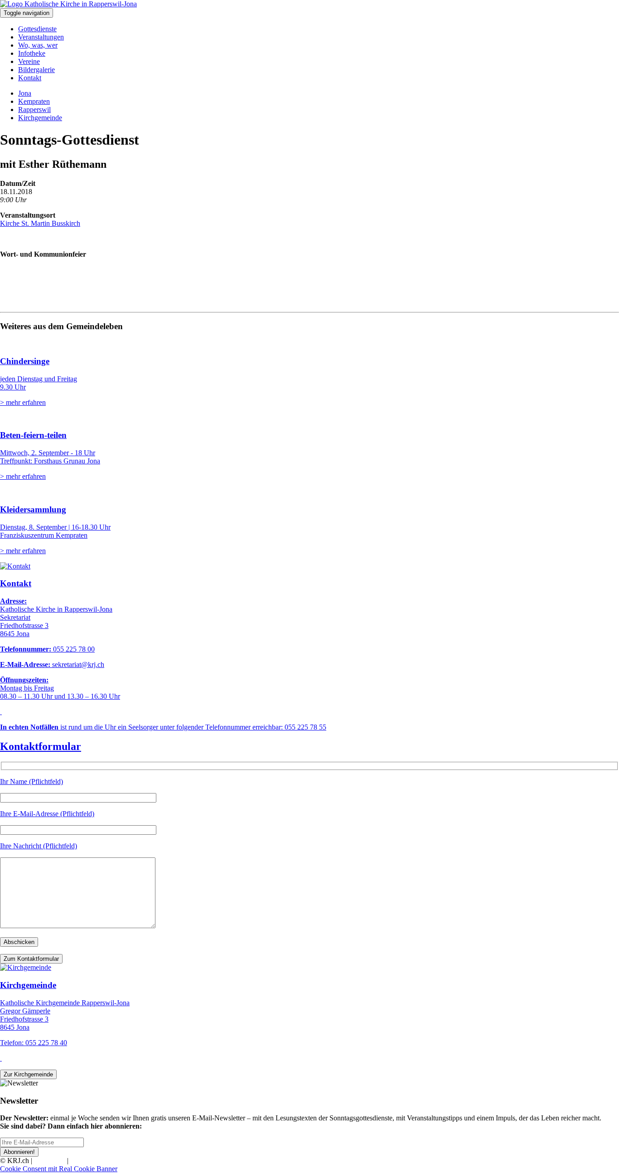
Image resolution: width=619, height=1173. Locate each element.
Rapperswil (34, 109)
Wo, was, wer (38, 45)
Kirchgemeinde (40, 118)
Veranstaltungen (41, 37)
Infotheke (31, 53)
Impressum (49, 1160)
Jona (24, 93)
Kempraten (34, 101)
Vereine (29, 61)
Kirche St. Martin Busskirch (40, 223)
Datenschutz (88, 1160)
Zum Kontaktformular (31, 958)
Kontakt (29, 78)
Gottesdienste (37, 29)
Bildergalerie (36, 69)
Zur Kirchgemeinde (28, 1074)
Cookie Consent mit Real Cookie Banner (58, 1169)
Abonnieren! (19, 1152)
